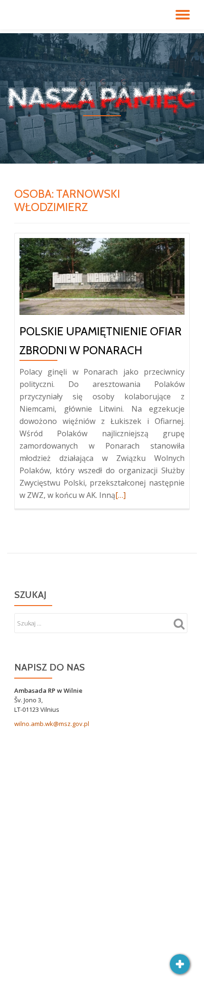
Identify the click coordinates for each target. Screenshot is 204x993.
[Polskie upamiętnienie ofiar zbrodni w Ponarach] (102, 275)
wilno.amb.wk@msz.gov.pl (51, 723)
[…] (120, 495)
